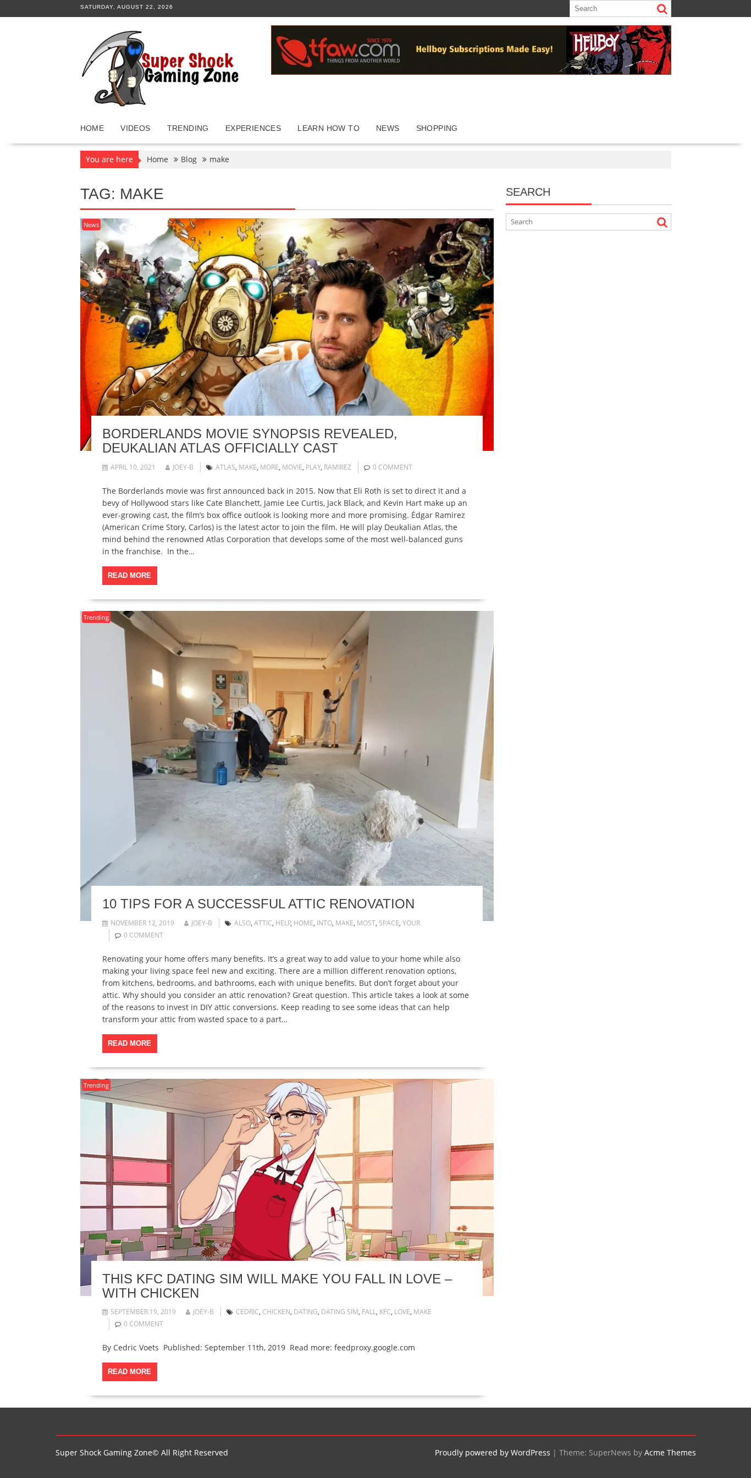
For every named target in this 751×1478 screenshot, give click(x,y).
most (366, 923)
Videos (135, 128)
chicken (276, 1311)
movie (292, 467)
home (303, 923)
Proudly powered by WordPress (492, 1452)
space (389, 923)
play (313, 467)
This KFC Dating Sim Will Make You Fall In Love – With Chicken (277, 1285)
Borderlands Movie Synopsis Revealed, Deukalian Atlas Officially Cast (249, 440)
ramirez (337, 467)
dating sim (339, 1311)
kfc (385, 1311)
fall (369, 1311)
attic (263, 923)
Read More (129, 575)
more (269, 467)
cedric (247, 1311)
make (248, 467)
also (242, 923)
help (283, 923)
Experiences (253, 128)
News (388, 128)
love (402, 1311)
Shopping (437, 128)
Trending (188, 128)
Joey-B (183, 467)
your (411, 923)
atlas (225, 467)
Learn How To (328, 128)
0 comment (392, 467)
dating (306, 1311)
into (324, 923)
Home (92, 128)
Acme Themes (670, 1452)
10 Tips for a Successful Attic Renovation (258, 903)
